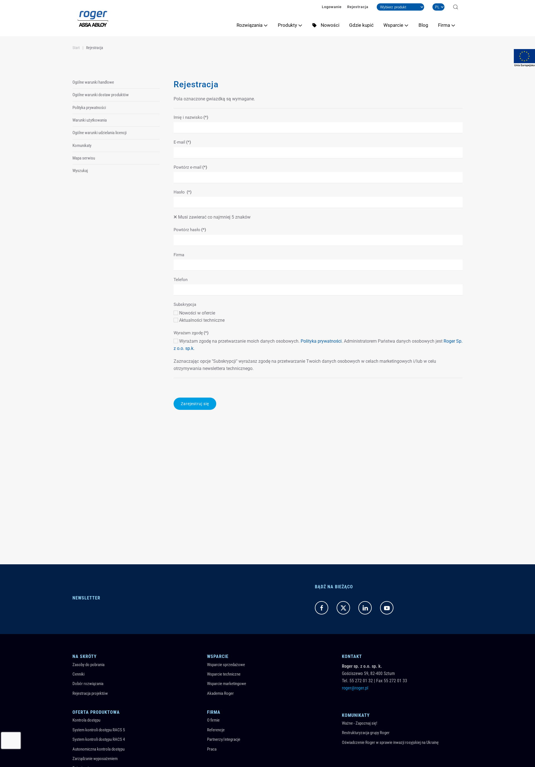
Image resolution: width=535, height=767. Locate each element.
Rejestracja (357, 7)
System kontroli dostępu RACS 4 (98, 739)
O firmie (213, 720)
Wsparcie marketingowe (226, 683)
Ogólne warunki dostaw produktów (100, 94)
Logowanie (332, 7)
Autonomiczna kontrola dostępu (98, 749)
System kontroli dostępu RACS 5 (98, 729)
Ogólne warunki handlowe (93, 82)
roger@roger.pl (355, 688)
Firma (179, 254)
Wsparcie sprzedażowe (226, 664)
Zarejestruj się (195, 403)
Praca (212, 749)
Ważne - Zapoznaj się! (359, 723)
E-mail (182, 142)
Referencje (216, 729)
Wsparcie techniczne (223, 674)
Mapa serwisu (83, 158)
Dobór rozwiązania (87, 683)
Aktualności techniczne (201, 320)
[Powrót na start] (92, 18)
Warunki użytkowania (89, 120)
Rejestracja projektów (90, 693)
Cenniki (78, 674)
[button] (456, 7)
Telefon (181, 279)
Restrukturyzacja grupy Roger (366, 732)
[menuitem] (254, 25)
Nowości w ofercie (196, 313)
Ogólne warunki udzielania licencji (99, 132)
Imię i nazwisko (191, 117)
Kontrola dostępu (86, 720)
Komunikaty (81, 145)
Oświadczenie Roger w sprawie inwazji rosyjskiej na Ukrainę (390, 742)
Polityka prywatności (321, 341)
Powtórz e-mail (190, 167)
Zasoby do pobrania (88, 664)
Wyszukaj (80, 170)
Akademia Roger (220, 693)
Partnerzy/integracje (223, 739)
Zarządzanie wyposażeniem (95, 758)
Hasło (182, 192)
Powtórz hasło (190, 229)
